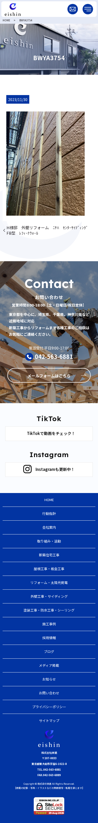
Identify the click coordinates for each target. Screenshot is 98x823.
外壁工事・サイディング (49, 596)
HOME (6, 20)
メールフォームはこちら (49, 375)
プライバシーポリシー (49, 706)
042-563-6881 (54, 356)
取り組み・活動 (49, 541)
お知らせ (49, 679)
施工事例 (49, 623)
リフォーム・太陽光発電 (49, 582)
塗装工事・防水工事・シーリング (49, 610)
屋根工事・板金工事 (49, 568)
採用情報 (49, 637)
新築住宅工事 (49, 554)
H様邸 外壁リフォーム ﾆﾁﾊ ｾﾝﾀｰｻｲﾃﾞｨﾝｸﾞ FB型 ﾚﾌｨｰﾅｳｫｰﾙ (49, 230)
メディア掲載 (49, 665)
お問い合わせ (49, 692)
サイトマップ (49, 720)
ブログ (49, 651)
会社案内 (49, 527)
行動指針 (49, 513)
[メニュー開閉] (87, 9)
